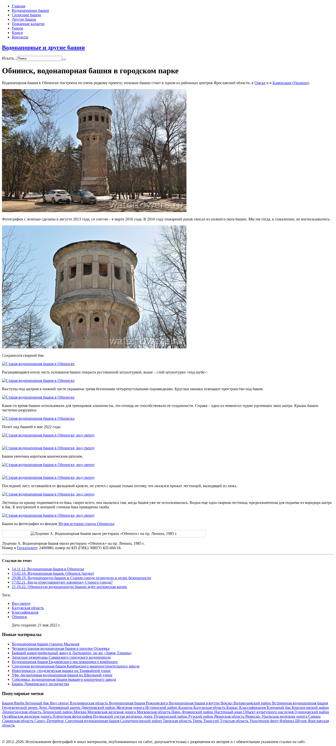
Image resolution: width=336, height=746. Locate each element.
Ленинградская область (22, 712)
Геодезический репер (20, 707)
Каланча (185, 707)
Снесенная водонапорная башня (92, 721)
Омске (260, 83)
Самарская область (18, 721)
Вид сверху (21, 603)
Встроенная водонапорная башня (300, 703)
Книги (17, 33)
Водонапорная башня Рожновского (139, 703)
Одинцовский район (311, 712)
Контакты (20, 37)
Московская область (154, 712)
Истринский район (161, 707)
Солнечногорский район (141, 721)
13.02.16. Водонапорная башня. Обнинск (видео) (53, 573)
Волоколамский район (252, 703)
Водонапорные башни (30, 10)
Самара (314, 716)
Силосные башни (26, 15)
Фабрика (287, 721)
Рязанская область (229, 716)
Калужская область (28, 608)
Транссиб (211, 721)
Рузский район (201, 716)
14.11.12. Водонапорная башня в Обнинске (48, 569)
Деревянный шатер (64, 707)
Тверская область (178, 721)
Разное (17, 28)
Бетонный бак (37, 703)
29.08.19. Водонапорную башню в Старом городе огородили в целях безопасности (81, 578)
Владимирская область (89, 703)
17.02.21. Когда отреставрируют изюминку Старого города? (62, 582)
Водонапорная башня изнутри (195, 703)
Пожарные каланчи (28, 24)
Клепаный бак (279, 707)
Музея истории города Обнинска (86, 524)
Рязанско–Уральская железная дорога (276, 716)
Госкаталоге (27, 548)
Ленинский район (58, 712)
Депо (43, 707)
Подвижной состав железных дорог (123, 716)
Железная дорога (130, 707)
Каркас (232, 707)
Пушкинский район (171, 716)
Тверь (198, 721)
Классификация (25, 612)
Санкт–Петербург (49, 721)
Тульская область (234, 721)
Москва (80, 712)
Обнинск (19, 617)
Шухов (301, 721)
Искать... (9, 58)
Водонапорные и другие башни (43, 47)
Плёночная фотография (73, 716)
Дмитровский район (98, 707)
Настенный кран (228, 712)
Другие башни (24, 19)
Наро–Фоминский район (192, 712)
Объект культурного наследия (268, 712)
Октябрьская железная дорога (27, 716)
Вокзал (227, 703)
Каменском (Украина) (291, 83)
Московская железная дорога (112, 712)
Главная (18, 6)
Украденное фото (264, 721)
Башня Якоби (13, 703)
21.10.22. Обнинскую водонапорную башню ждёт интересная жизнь (69, 587)
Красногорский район (310, 707)
